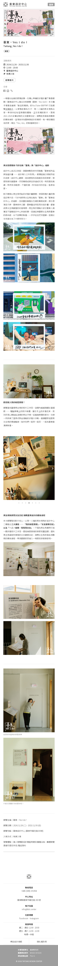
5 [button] (32, 503)
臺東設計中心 (12, 71)
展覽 (6, 51)
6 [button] (35, 503)
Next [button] (52, 468)
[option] (29, 468)
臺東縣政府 (34, 950)
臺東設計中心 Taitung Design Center (16, 4)
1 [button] (19, 503)
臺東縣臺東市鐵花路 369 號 (29, 900)
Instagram (34, 918)
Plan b (32, 956)
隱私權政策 (42, 941)
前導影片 (9, 80)
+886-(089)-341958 (29, 891)
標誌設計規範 (16, 941)
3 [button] (25, 503)
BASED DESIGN (35, 953)
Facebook (23, 918)
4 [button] (29, 503)
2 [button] (22, 503)
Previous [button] (5, 468)
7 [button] (39, 503)
